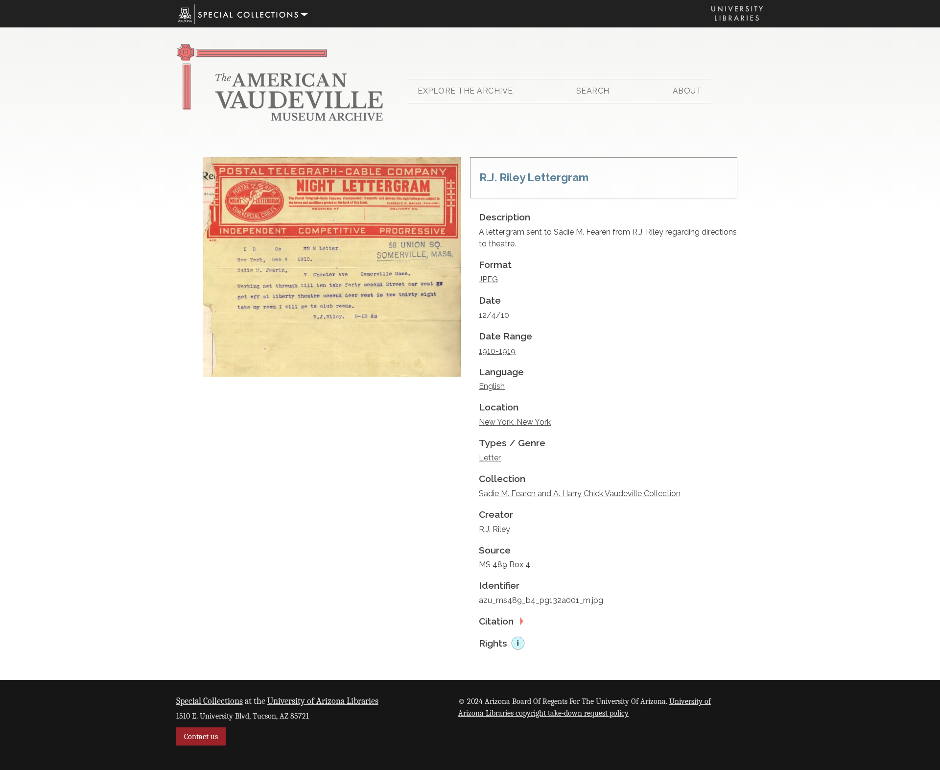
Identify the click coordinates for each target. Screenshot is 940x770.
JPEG (488, 279)
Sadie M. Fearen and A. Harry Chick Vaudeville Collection (580, 493)
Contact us (201, 736)
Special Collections (209, 701)
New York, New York (515, 422)
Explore (465, 91)
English (492, 386)
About (687, 91)
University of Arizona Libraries (322, 701)
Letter (490, 457)
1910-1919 (497, 351)
